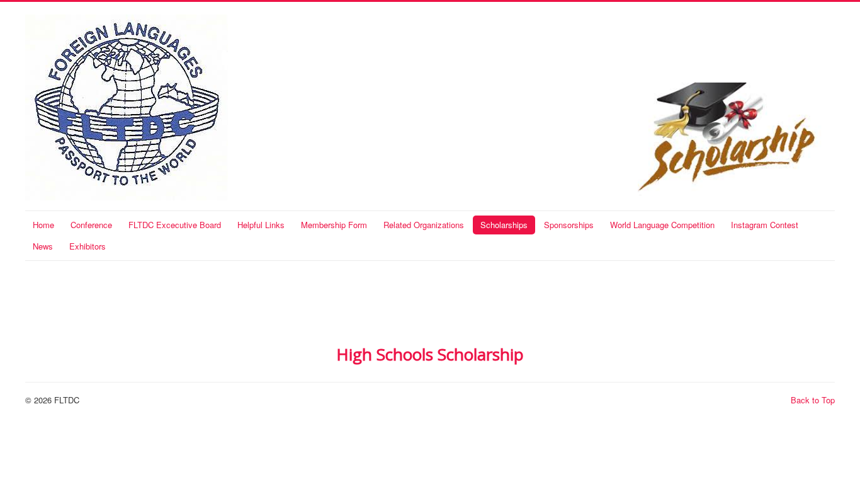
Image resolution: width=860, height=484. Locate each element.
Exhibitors (87, 246)
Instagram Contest (764, 225)
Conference (91, 225)
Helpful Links (261, 225)
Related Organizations (423, 225)
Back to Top (813, 400)
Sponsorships (569, 225)
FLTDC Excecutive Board (174, 225)
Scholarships (504, 225)
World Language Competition (662, 225)
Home (43, 225)
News (43, 246)
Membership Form (334, 225)
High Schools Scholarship (430, 354)
